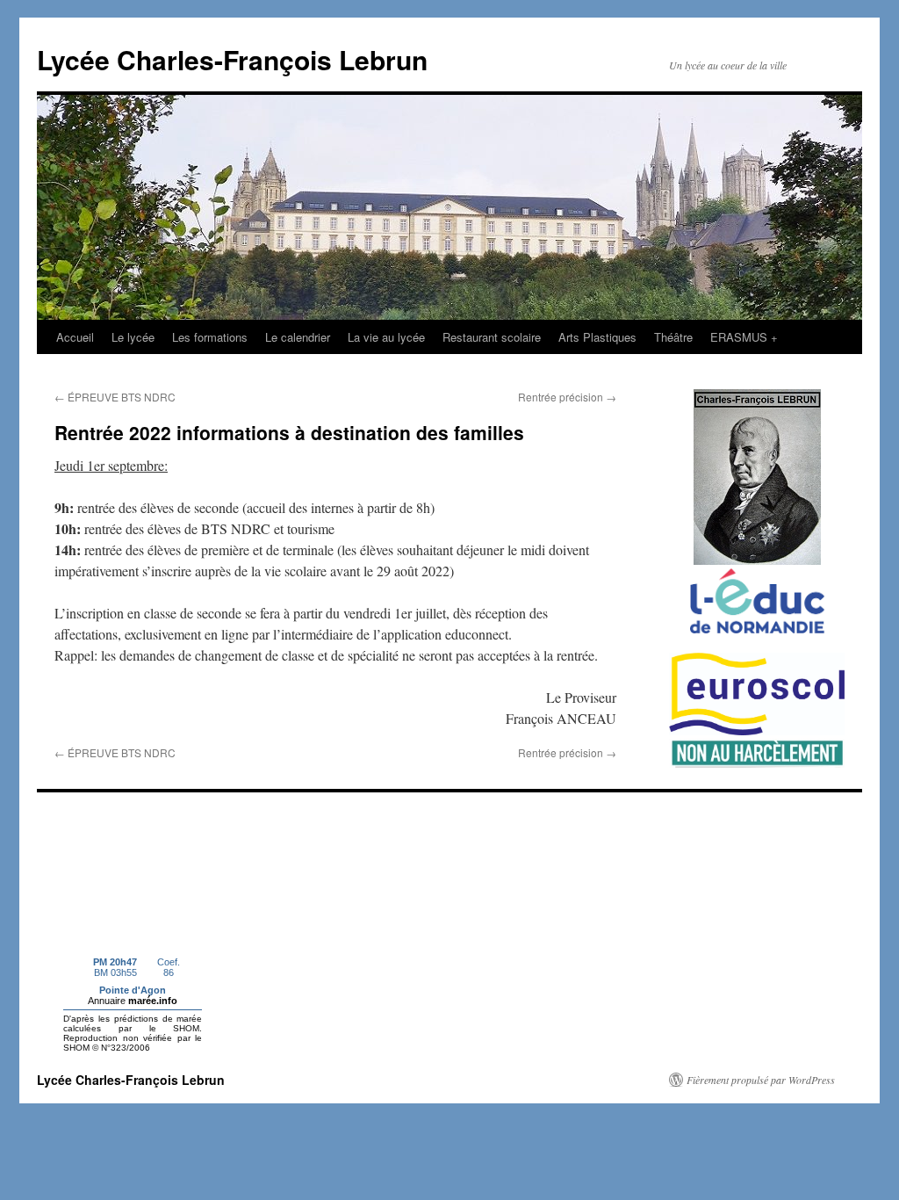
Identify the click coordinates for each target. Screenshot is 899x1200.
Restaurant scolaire (491, 337)
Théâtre (673, 337)
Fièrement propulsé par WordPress (761, 1080)
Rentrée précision (567, 396)
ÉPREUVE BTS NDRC (115, 396)
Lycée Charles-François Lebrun (232, 59)
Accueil (75, 337)
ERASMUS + (744, 337)
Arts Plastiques (597, 337)
